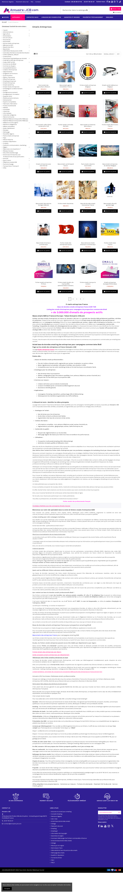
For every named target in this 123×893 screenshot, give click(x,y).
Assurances (7, 39)
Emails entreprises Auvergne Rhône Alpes (110, 283)
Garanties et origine (57, 836)
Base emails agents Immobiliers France (66, 86)
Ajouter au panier (44, 93)
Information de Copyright (59, 833)
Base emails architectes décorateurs (87, 125)
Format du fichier (56, 858)
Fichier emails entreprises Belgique (88, 86)
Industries (6, 111)
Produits (5, 143)
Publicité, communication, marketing (14, 145)
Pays (4, 138)
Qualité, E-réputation (57, 855)
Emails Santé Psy (8, 85)
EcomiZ (42, 870)
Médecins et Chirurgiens (10, 122)
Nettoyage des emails (57, 853)
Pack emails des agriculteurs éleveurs (43, 86)
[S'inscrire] (119, 812)
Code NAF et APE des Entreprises (13, 60)
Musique (5, 130)
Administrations (8, 32)
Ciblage (53, 824)
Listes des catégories (9, 115)
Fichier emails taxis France (110, 243)
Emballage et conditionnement (12, 88)
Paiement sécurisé (22, 2)
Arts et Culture (7, 38)
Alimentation (7, 36)
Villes (4, 168)
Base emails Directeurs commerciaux (43, 243)
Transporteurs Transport (11, 166)
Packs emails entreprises (11, 136)
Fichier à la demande (9, 106)
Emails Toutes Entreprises (11, 87)
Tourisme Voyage (8, 164)
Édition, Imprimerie (9, 77)
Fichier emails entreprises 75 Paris (43, 283)
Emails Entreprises (9, 83)
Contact (38, 2)
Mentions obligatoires (10, 124)
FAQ (32, 2)
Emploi (5, 90)
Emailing (54, 828)
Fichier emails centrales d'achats (65, 125)
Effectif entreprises (9, 79)
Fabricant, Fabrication (10, 104)
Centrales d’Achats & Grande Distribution (16, 53)
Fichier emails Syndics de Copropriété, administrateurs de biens (66, 284)
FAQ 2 (53, 862)
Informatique (7, 113)
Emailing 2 (54, 831)
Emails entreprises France (46, 349)
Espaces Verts (7, 96)
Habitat (5, 107)
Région (5, 147)
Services (5, 158)
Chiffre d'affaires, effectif (10, 54)
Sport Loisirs (7, 160)
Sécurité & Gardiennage (10, 153)
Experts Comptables (9, 102)
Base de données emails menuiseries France (87, 204)
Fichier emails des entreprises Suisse (65, 243)
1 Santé (5, 30)
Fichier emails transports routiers (88, 283)
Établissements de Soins (11, 98)
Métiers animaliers (9, 126)
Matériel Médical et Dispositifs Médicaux (15, 119)
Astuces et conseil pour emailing (61, 811)
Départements (7, 72)
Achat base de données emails (60, 821)
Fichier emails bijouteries (65, 203)
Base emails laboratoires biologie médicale (43, 204)
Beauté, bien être (8, 47)
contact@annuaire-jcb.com (12, 824)
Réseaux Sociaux (8, 151)
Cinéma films (7, 56)
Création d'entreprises (10, 70)
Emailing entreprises (9, 81)
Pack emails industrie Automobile (88, 165)
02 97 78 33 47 (89, 2)
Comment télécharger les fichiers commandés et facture (69, 838)
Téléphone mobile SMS (10, 162)
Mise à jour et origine (57, 845)
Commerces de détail (9, 64)
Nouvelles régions (8, 134)
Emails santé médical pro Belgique (110, 86)
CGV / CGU (54, 819)
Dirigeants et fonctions (10, 73)
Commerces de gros (9, 66)
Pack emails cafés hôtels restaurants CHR (43, 125)
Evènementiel (7, 100)
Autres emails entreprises (11, 43)
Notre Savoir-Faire (56, 848)
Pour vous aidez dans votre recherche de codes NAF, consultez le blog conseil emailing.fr (59, 699)
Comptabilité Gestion (9, 68)
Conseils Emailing (56, 814)
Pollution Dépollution (9, 141)
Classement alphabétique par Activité (15, 58)
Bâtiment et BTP (8, 45)
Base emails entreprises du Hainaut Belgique (110, 165)
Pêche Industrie (8, 139)
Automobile (6, 41)
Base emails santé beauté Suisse (66, 165)
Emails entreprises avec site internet (43, 165)
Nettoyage (6, 132)
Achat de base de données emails (61, 840)
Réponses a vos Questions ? (12, 149)
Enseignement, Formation (11, 94)
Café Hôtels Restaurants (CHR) (12, 51)
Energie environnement (10, 92)
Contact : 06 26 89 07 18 (73, 2)
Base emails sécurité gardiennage (110, 204)
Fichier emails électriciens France (110, 125)
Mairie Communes (8, 117)
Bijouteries (6, 49)
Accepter (7, 888)
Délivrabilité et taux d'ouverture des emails (64, 850)
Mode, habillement (9, 128)
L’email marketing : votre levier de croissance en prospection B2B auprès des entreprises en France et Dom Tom (67, 672)
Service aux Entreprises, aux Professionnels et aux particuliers (13, 155)
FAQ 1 (52, 860)
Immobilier (6, 109)
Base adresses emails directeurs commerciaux (88, 243)
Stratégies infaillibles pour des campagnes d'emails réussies (51, 506)
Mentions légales (8, 2)
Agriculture (6, 34)
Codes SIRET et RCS (9, 62)
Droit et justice (7, 75)
